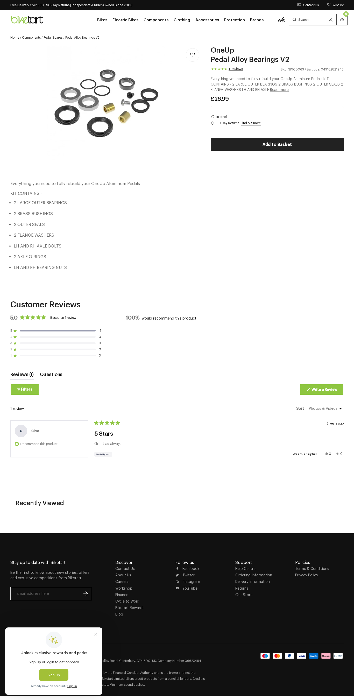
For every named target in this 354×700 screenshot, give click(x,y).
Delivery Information (252, 581)
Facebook (190, 569)
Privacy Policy (306, 575)
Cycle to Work (127, 601)
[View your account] (330, 19)
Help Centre (245, 569)
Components (31, 37)
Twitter (188, 575)
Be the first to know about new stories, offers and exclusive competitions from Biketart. (49, 575)
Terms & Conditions (312, 569)
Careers (122, 581)
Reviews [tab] (22, 375)
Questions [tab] (51, 375)
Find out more (251, 123)
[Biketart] (27, 19)
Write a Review (327, 391)
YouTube (189, 588)
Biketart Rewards (129, 608)
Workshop (123, 588)
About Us (123, 575)
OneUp (222, 49)
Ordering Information (253, 575)
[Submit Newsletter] (85, 594)
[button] (55, 330)
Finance (121, 595)
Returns (241, 588)
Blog (119, 614)
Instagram (191, 581)
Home (14, 37)
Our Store (243, 595)
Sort (300, 408)
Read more (279, 90)
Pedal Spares (53, 37)
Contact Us (125, 569)
